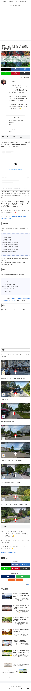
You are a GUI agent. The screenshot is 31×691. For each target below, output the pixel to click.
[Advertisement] (15, 24)
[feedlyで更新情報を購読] (23, 576)
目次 (13, 117)
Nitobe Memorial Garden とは (16, 120)
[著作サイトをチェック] (8, 576)
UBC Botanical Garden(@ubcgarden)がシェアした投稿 (14, 188)
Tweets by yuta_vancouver (8, 552)
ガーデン (9, 558)
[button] (25, 73)
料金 (11, 124)
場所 (11, 127)
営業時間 (12, 122)
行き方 (13, 129)
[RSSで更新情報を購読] (15, 580)
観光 (3, 558)
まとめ (10, 131)
